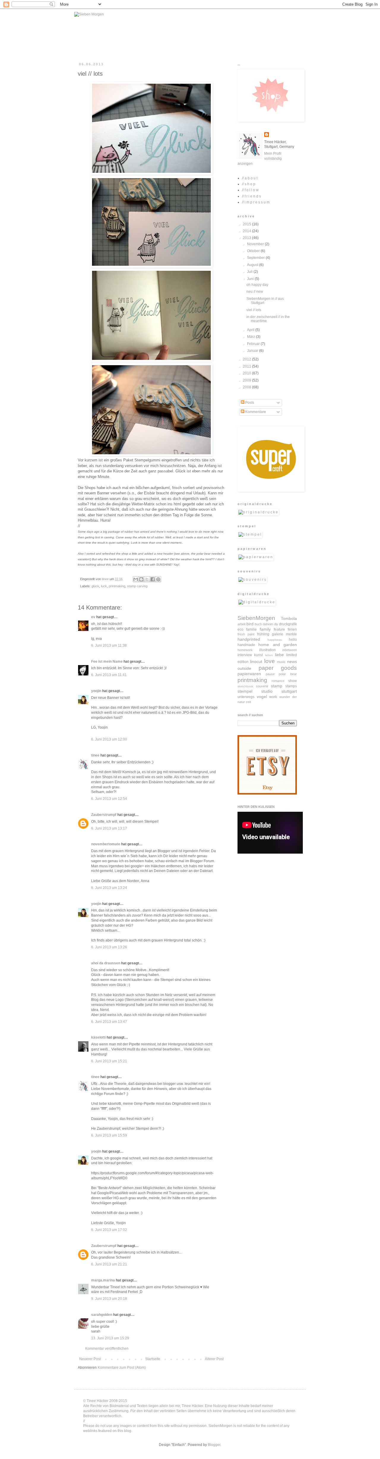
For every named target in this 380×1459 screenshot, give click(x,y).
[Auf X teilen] (147, 579)
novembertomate (105, 844)
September (256, 258)
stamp (276, 685)
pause (270, 674)
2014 (247, 231)
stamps (291, 686)
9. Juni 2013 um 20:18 (109, 1299)
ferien (292, 629)
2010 (247, 373)
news (292, 661)
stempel (245, 691)
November (256, 244)
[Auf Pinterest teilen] (158, 579)
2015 (247, 224)
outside (244, 668)
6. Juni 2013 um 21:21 (109, 1264)
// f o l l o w (250, 190)
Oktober (254, 251)
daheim (268, 624)
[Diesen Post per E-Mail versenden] (136, 579)
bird (250, 623)
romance (278, 681)
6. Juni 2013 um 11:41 (109, 675)
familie (251, 629)
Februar (254, 344)
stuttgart (289, 691)
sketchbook (245, 686)
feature (279, 629)
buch (258, 624)
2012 (247, 359)
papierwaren (249, 673)
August (253, 265)
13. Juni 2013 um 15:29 (110, 1338)
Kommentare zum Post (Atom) (122, 1367)
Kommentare (255, 412)
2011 (247, 366)
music (281, 662)
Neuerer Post (90, 1359)
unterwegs (246, 697)
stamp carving (137, 586)
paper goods (278, 668)
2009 (247, 380)
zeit (248, 702)
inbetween (289, 650)
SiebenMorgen (256, 618)
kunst (258, 655)
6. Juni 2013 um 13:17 (109, 828)
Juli (250, 272)
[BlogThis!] (141, 579)
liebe (279, 654)
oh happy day (257, 285)
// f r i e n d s (251, 196)
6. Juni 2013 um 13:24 (109, 888)
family (265, 629)
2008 (247, 387)
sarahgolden (101, 1315)
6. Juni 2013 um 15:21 (109, 1061)
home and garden (277, 644)
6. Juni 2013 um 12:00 (109, 739)
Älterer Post (214, 1359)
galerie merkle (284, 634)
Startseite (152, 1359)
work (273, 697)
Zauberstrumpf (103, 815)
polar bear (288, 674)
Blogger (214, 1445)
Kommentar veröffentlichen (107, 1348)
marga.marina (103, 1280)
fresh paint (246, 634)
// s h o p (248, 184)
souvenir (262, 686)
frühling (263, 634)
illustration (267, 650)
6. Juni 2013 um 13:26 (109, 947)
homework (245, 650)
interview (245, 655)
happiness (274, 639)
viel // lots (253, 310)
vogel (262, 696)
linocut (256, 661)
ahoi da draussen (105, 963)
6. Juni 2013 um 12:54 (109, 799)
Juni (251, 279)
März (251, 337)
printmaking (117, 586)
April (251, 330)
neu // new (254, 291)
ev (93, 617)
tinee (95, 755)
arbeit (242, 624)
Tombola (289, 618)
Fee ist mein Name (107, 661)
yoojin (96, 691)
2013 (247, 238)
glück (95, 586)
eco (240, 629)
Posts (249, 403)
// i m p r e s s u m (256, 202)
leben (269, 655)
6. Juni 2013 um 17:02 (109, 1230)
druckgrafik (288, 624)
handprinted (249, 639)
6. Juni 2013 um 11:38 (109, 645)
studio (267, 691)
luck (104, 586)
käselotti (98, 1037)
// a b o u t (249, 178)
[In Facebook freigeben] (153, 579)
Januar (253, 351)
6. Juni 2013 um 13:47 (109, 1022)
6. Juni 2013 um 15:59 (109, 1135)
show (292, 681)
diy (276, 624)
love (269, 661)
